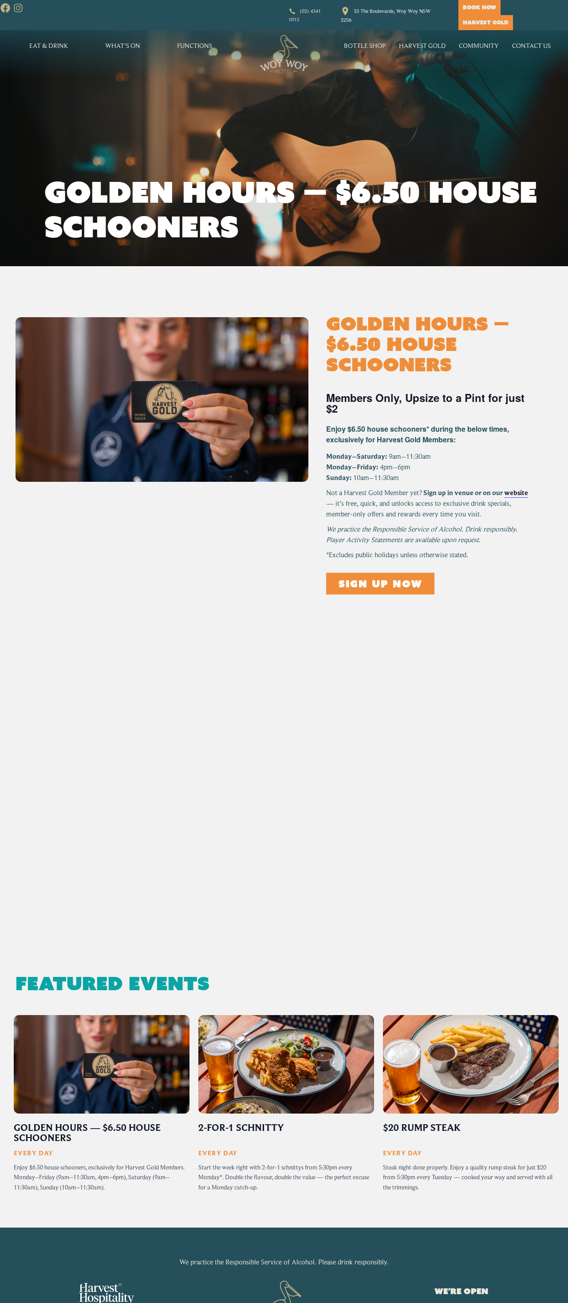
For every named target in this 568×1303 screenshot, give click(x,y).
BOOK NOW (479, 7)
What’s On (122, 45)
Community (479, 45)
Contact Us (531, 45)
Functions (194, 45)
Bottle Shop (365, 45)
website (516, 492)
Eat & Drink (48, 45)
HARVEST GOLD (486, 22)
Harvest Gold (422, 45)
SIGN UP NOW (380, 583)
